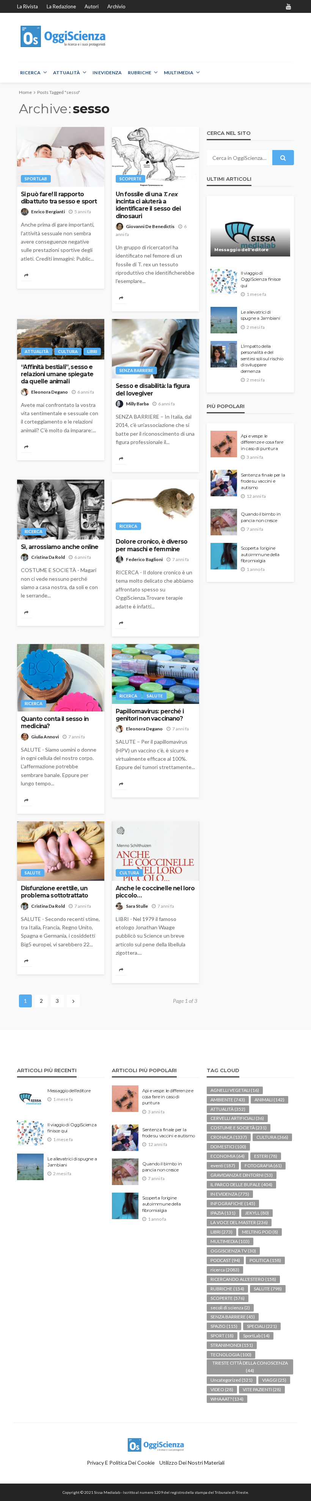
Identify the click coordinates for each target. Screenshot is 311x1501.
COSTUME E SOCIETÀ (238, 1127)
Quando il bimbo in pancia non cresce (260, 517)
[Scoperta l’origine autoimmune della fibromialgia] (223, 556)
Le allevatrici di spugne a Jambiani (260, 315)
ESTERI (265, 1156)
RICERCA (30, 72)
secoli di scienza (230, 1307)
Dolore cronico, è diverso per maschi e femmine (151, 545)
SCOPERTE (130, 178)
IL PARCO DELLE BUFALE (241, 1184)
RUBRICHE (139, 72)
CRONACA (228, 1137)
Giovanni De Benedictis (150, 226)
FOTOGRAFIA (263, 1165)
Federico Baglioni (144, 559)
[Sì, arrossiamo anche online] (60, 509)
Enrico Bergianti (48, 211)
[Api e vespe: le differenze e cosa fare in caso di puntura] (223, 444)
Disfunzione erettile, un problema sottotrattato (54, 892)
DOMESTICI (228, 1146)
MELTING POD (260, 1232)
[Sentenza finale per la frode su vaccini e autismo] (223, 483)
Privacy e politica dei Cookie (121, 1462)
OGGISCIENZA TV (233, 1251)
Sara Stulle (137, 906)
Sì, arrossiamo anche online (59, 546)
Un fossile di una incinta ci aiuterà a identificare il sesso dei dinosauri (148, 205)
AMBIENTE (227, 1099)
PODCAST (225, 1260)
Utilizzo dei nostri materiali (192, 1462)
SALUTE (155, 695)
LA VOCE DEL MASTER (239, 1222)
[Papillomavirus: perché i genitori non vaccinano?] (155, 674)
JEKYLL (257, 1213)
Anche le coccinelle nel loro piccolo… (155, 892)
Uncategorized (231, 1380)
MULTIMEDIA (178, 72)
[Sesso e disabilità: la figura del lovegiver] (155, 349)
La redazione (61, 6)
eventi (222, 1165)
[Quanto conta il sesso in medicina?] (60, 677)
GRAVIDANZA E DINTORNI (241, 1175)
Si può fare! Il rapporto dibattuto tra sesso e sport (59, 198)
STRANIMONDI (231, 1345)
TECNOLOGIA (230, 1354)
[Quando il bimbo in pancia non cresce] (223, 522)
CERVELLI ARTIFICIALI (237, 1118)
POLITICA (265, 1260)
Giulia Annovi (45, 737)
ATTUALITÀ (66, 72)
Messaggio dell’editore (241, 249)
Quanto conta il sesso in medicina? (54, 722)
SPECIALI (262, 1326)
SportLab (36, 178)
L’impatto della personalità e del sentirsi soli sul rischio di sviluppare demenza (262, 359)
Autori (92, 6)
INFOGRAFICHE (232, 1203)
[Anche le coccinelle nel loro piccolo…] (155, 851)
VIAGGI (274, 1380)
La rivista (27, 6)
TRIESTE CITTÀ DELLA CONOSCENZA (250, 1366)
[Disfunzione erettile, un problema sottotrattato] (60, 851)
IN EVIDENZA (107, 72)
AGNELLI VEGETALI (234, 1090)
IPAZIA (223, 1213)
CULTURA (68, 351)
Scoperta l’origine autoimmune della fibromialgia (260, 554)
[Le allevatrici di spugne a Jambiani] (223, 320)
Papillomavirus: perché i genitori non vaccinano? (150, 715)
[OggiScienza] (63, 36)
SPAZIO (223, 1326)
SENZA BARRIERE (136, 370)
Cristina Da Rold (48, 557)
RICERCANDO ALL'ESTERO (243, 1279)
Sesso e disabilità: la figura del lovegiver (153, 389)
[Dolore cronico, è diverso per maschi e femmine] (155, 507)
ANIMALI (269, 1099)
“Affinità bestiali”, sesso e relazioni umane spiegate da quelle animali (57, 374)
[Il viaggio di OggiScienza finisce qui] (223, 281)
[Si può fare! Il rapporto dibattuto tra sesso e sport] (60, 157)
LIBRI (92, 351)
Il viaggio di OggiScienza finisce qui (261, 279)
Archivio (116, 6)
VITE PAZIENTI (262, 1389)
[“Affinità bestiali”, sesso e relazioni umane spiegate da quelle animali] (60, 339)
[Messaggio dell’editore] (250, 229)
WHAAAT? (226, 1399)
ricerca (33, 531)
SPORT (222, 1335)
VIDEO (221, 1389)
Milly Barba (137, 404)
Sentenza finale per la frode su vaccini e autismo (263, 481)
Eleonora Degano (49, 392)
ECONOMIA (227, 1156)
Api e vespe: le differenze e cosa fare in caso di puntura (262, 442)
